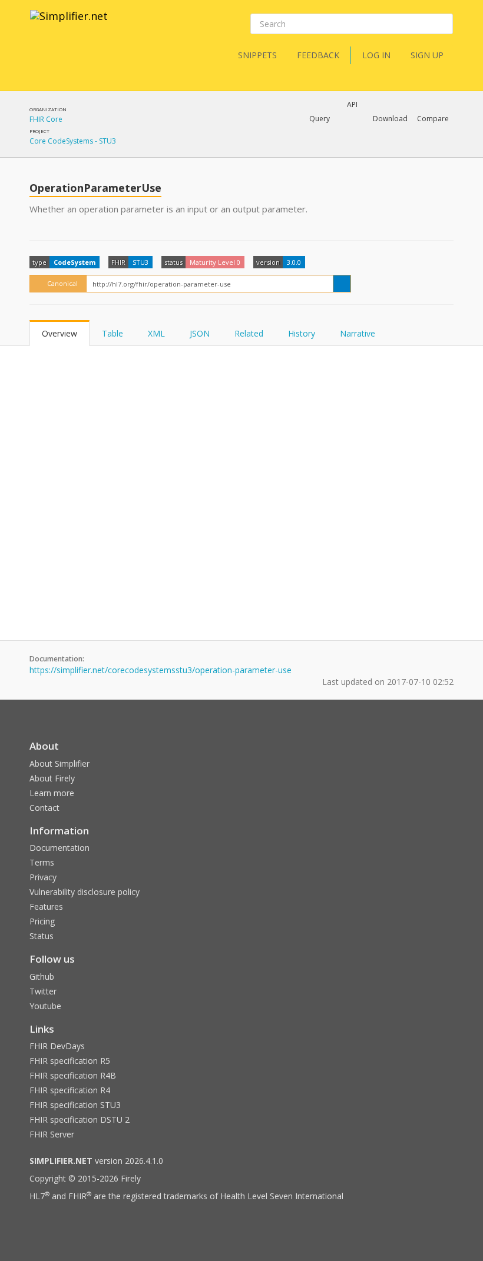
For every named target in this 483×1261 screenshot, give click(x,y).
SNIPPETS (257, 55)
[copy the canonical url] (342, 283)
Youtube (45, 1006)
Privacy (43, 877)
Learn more (51, 792)
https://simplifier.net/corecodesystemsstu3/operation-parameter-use (160, 670)
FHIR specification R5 (69, 1060)
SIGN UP (427, 55)
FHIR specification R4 (69, 1090)
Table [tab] (112, 333)
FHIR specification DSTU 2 (79, 1119)
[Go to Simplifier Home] (69, 23)
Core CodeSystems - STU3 (72, 141)
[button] (319, 119)
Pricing (42, 921)
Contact (44, 807)
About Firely (52, 778)
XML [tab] (156, 333)
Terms (41, 862)
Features (46, 906)
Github (41, 976)
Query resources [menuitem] (247, 149)
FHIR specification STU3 (75, 1104)
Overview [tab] (59, 333)
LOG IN (376, 55)
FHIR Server (51, 1134)
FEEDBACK (318, 55)
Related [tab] (248, 333)
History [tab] (301, 333)
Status (41, 935)
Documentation (59, 847)
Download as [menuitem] (332, 149)
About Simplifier (59, 763)
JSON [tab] (200, 333)
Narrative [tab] (357, 333)
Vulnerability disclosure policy (84, 891)
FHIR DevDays (57, 1046)
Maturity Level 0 (215, 262)
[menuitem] (403, 149)
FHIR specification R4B (72, 1075)
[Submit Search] (443, 24)
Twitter (43, 991)
